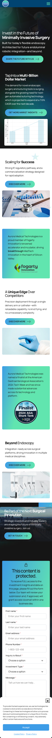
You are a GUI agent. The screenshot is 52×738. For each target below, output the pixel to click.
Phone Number (14, 644)
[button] (47, 700)
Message (11, 677)
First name (11, 611)
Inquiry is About (14, 655)
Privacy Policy (31, 734)
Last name (11, 622)
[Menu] (48, 3)
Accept (26, 727)
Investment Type (15, 666)
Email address (13, 633)
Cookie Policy (19, 734)
